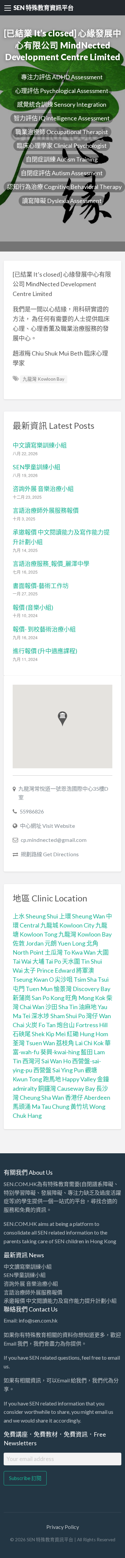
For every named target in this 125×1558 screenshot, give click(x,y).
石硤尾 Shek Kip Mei (39, 1034)
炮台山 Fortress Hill (82, 1025)
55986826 (32, 811)
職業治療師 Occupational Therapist (61, 131)
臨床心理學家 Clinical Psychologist (62, 145)
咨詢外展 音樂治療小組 (43, 488)
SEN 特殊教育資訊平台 (43, 7)
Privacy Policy (62, 1527)
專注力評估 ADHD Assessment (62, 77)
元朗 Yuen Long (65, 943)
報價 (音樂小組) (33, 607)
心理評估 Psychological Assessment (61, 90)
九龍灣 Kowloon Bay (43, 379)
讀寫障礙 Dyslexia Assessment (62, 200)
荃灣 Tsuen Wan (34, 1043)
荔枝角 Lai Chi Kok (80, 1043)
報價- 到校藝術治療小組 (44, 629)
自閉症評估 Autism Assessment (62, 173)
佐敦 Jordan (28, 943)
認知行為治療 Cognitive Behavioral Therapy (64, 186)
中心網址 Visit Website (47, 825)
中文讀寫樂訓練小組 (40, 445)
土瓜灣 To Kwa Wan (70, 952)
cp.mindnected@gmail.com (54, 840)
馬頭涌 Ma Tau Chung (41, 1106)
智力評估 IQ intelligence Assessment (62, 118)
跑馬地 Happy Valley (69, 1079)
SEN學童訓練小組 (36, 467)
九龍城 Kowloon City (67, 925)
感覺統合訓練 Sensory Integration (61, 104)
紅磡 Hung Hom (87, 1034)
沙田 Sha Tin (61, 1006)
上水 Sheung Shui (35, 916)
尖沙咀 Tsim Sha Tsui (82, 979)
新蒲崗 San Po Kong (38, 997)
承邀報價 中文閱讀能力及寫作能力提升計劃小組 (60, 1300)
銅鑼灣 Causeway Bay (66, 1088)
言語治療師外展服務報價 (46, 510)
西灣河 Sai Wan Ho (46, 1061)
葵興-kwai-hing (60, 1052)
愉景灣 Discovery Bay (82, 988)
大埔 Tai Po (46, 961)
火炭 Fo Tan (40, 1025)
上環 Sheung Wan (82, 916)
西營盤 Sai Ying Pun (58, 1070)
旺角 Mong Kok (85, 997)
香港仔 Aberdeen (87, 1097)
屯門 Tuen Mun (33, 988)
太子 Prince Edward (49, 970)
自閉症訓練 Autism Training (62, 159)
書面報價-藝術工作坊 (41, 585)
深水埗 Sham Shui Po (58, 1015)
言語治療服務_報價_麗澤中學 (51, 563)
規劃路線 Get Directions (50, 854)
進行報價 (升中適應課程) (45, 651)
